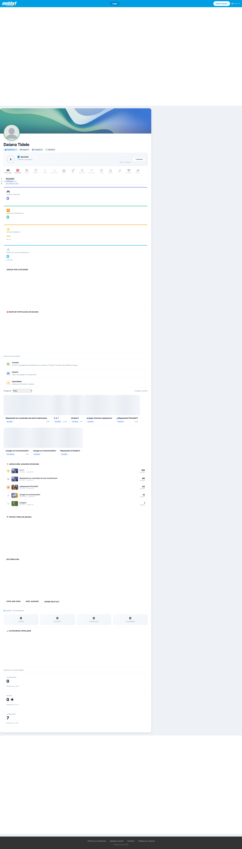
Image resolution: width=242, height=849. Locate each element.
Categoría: (7, 391)
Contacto (130, 841)
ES (232, 4)
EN (236, 4)
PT (239, 4)
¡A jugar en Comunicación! (17, 451)
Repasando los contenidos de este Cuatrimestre (26, 418)
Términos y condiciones (96, 841)
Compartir (139, 159)
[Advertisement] (121, 56)
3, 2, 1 (56, 418)
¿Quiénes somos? (117, 841)
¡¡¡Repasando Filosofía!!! (127, 418)
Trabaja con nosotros (146, 841)
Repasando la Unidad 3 (70, 451)
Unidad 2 (75, 418)
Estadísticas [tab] (12, 183)
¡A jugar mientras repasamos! (99, 418)
